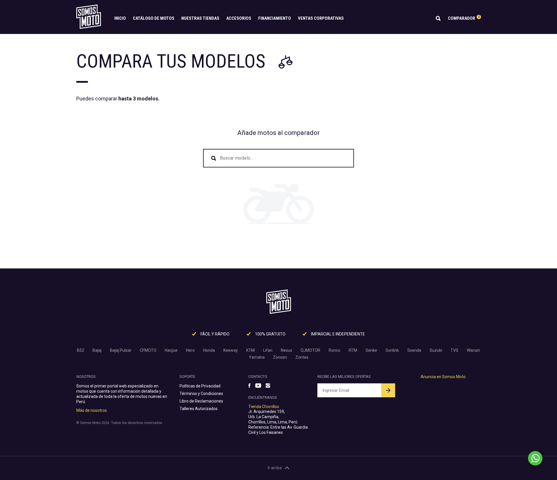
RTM (353, 350)
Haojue (171, 350)
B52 (80, 350)
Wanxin (473, 350)
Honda (209, 350)
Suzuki (436, 350)
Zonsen (280, 357)
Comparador (464, 18)
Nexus (286, 350)
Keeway (230, 350)
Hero (190, 350)
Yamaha (257, 357)
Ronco (334, 350)
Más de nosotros (91, 410)
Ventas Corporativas (321, 18)
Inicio (120, 18)
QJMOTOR (310, 350)
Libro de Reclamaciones (201, 401)
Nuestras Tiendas (200, 18)
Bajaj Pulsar (120, 350)
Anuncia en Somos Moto (443, 376)
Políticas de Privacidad (200, 386)
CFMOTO (148, 350)
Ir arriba (275, 467)
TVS (454, 350)
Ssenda (414, 350)
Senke (371, 350)
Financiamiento (274, 18)
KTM (250, 350)
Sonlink (392, 350)
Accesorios (238, 18)
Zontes (301, 357)
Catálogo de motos (153, 18)
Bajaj (97, 350)
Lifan (267, 350)
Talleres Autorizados (199, 408)
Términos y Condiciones (201, 393)
